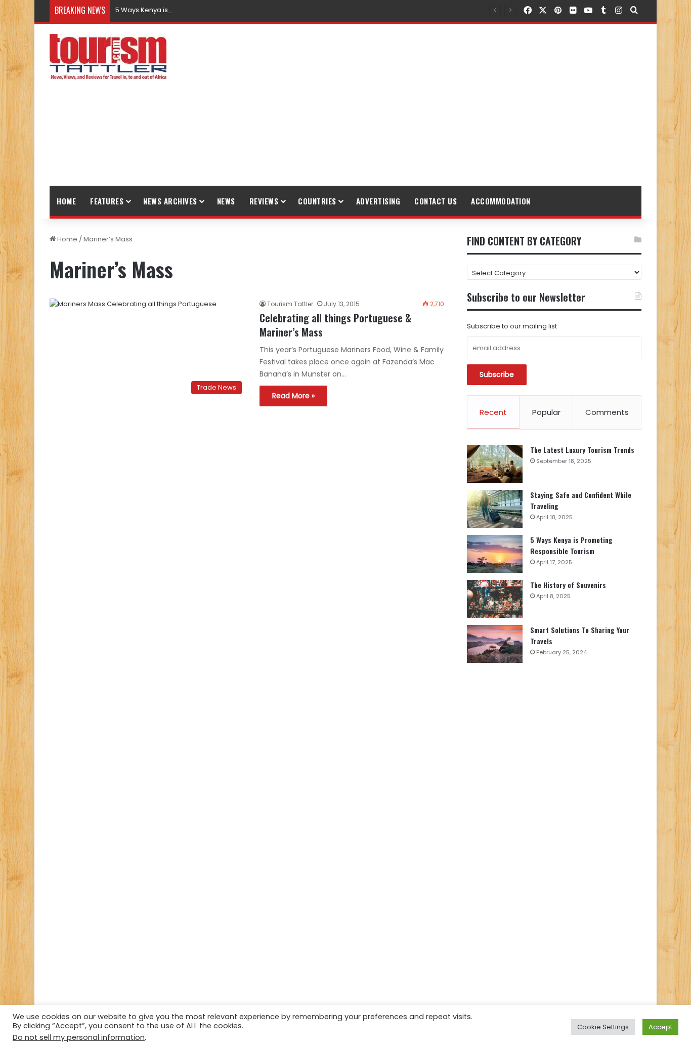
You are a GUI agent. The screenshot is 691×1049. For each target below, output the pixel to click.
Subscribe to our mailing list (512, 326)
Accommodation (501, 200)
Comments (607, 412)
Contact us (435, 200)
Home (66, 200)
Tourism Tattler (290, 304)
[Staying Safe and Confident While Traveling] (495, 509)
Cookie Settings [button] (603, 1027)
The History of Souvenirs (568, 584)
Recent (493, 412)
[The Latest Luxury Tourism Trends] (495, 464)
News (226, 200)
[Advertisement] (446, 105)
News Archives (170, 200)
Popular (546, 412)
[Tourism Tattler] (108, 56)
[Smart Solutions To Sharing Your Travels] (495, 644)
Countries (317, 200)
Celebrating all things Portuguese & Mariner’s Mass (335, 325)
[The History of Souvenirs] (495, 599)
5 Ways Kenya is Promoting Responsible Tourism (194, 10)
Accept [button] (660, 1027)
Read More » (293, 396)
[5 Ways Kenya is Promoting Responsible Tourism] (495, 554)
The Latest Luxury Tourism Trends (582, 449)
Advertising (378, 200)
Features (106, 200)
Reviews (264, 200)
